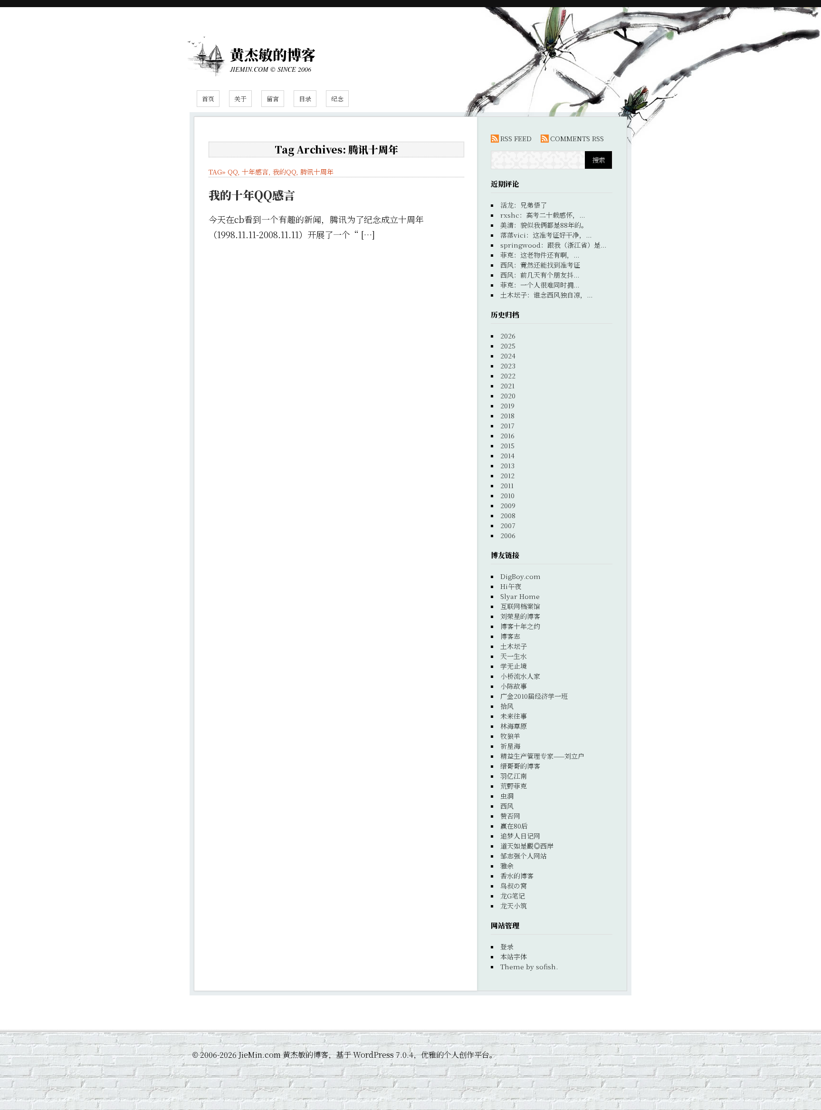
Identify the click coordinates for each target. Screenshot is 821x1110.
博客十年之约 (520, 626)
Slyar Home (520, 596)
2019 (507, 405)
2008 (508, 515)
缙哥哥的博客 (520, 766)
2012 (507, 475)
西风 (507, 806)
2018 (507, 415)
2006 (508, 535)
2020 (508, 395)
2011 (507, 485)
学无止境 (513, 666)
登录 (507, 946)
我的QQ (284, 171)
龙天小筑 (513, 905)
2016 (507, 435)
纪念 (337, 98)
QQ (233, 171)
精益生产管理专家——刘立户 (542, 756)
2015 (507, 445)
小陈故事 (513, 686)
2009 (508, 505)
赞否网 (510, 815)
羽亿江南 (513, 776)
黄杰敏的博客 (272, 54)
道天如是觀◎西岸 (527, 845)
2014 (507, 455)
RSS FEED (516, 138)
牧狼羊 (510, 736)
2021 (507, 385)
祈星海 (510, 746)
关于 (240, 98)
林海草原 (513, 726)
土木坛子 (513, 646)
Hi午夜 (510, 586)
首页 (208, 98)
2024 (508, 355)
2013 (507, 465)
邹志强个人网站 (523, 855)
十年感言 (255, 171)
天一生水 (513, 656)
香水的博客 (517, 875)
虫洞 (507, 796)
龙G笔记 (512, 895)
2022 (508, 375)
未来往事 (513, 716)
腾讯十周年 (317, 171)
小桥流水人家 (520, 676)
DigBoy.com (520, 576)
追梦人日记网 (520, 835)
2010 (507, 495)
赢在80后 (514, 825)
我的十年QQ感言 (252, 194)
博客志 (510, 636)
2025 (508, 345)
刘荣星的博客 (520, 616)
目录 (305, 98)
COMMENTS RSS (577, 138)
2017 (507, 425)
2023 (508, 365)
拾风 (507, 706)
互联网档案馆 (520, 606)
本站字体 (513, 956)
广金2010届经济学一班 (534, 696)
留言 (273, 98)
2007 (508, 525)
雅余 (507, 865)
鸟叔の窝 (513, 885)
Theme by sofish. (529, 966)
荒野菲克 (513, 786)
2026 (508, 335)
